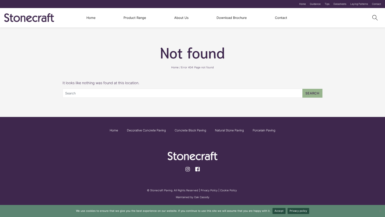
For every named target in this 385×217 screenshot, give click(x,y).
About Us (181, 18)
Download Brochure (232, 18)
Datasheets (339, 3)
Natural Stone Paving (229, 130)
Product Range (135, 18)
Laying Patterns (359, 3)
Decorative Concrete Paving (146, 130)
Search (312, 93)
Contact (376, 3)
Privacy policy (298, 210)
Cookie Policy (228, 190)
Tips (327, 3)
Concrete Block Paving (190, 130)
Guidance (315, 3)
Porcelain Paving (264, 130)
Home (302, 3)
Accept (279, 210)
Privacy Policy (209, 190)
